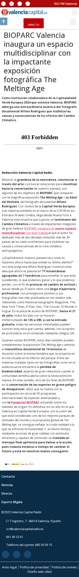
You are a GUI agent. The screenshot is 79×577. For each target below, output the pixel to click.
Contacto (8, 476)
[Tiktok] (28, 3)
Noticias (7, 485)
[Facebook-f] (3, 3)
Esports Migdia (11, 502)
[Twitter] (16, 554)
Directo (6, 493)
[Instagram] (19, 3)
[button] (3, 21)
